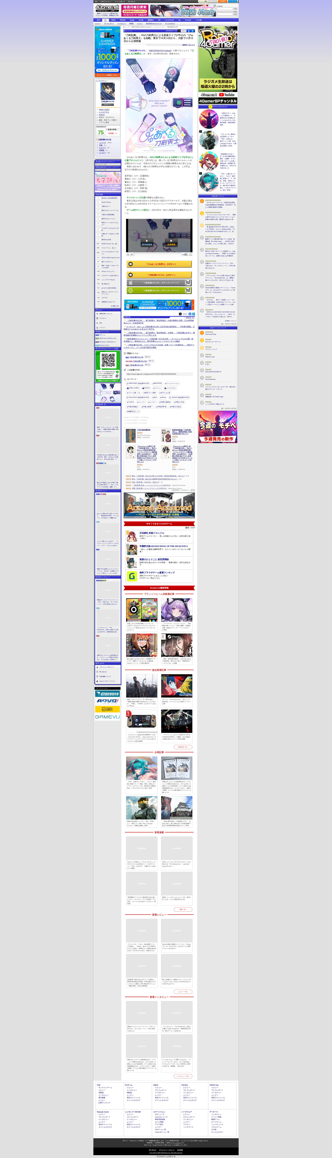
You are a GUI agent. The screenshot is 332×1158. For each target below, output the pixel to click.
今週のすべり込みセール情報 (110, 235)
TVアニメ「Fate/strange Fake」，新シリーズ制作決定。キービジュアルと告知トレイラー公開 (176, 701)
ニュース (102, 143)
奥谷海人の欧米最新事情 (109, 198)
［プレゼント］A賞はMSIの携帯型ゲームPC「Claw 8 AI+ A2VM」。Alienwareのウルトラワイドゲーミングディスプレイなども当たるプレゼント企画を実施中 (141, 738)
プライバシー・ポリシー (167, 1150)
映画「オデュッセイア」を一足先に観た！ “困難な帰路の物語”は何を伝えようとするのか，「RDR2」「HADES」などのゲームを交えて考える (108, 429)
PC (106, 20)
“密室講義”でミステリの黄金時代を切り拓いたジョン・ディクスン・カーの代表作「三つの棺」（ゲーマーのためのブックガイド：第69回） (141, 900)
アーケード (214, 1112)
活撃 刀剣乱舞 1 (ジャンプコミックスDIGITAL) (149, 488)
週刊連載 (102, 1098)
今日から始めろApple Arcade (111, 257)
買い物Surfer (106, 284)
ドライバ (102, 327)
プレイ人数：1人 (134, 393)
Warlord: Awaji (210, 357)
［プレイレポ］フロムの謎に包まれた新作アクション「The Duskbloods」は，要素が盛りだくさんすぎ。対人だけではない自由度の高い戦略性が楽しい (220, 278)
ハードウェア (169, 20)
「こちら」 (177, 1143)
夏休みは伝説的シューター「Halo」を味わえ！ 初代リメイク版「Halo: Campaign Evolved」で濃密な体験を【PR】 (140, 823)
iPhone (164, 397)
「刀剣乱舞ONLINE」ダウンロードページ (160, 283)
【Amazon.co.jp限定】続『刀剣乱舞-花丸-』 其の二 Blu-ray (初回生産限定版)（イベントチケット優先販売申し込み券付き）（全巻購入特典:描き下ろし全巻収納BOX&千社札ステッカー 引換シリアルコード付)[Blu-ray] (182, 454)
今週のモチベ (106, 206)
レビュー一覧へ (183, 991)
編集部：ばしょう (188, 45)
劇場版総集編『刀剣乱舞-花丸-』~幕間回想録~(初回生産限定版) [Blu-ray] (182, 432)
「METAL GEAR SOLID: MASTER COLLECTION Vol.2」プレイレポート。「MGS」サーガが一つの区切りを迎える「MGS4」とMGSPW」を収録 (220, 314)
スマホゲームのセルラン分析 (110, 229)
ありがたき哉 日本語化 (109, 288)
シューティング (217, 1124)
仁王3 (207, 364)
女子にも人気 (165, 393)
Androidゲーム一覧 (162, 1132)
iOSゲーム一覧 (160, 1129)
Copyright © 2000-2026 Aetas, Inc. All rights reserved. (166, 1152)
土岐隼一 (148, 407)
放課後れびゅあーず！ (109, 302)
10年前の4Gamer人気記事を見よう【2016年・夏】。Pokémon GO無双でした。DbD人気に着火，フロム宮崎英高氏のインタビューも (108, 457)
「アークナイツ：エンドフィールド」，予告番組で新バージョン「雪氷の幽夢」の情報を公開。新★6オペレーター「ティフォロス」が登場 (176, 627)
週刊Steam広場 (106, 239)
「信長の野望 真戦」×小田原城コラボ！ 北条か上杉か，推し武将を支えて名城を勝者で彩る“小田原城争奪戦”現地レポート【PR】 (176, 823)
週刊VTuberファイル (108, 218)
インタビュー (121, 23)
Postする (184, 30)
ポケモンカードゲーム (213, 342)
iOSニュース (159, 1114)
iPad (155, 397)
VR (159, 20)
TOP (98, 20)
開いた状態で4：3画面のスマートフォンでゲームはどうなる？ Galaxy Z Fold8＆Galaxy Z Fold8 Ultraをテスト (176, 982)
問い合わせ (131, 1)
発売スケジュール (133, 1098)
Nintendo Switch (104, 345)
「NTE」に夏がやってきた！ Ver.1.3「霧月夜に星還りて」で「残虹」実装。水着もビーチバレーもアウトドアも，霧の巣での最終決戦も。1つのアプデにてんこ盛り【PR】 (141, 785)
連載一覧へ (116, 306)
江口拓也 (176, 407)
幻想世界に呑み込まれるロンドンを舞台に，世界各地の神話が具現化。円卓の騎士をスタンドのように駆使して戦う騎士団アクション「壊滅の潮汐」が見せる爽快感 (141, 983)
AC (179, 20)
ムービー (140, 23)
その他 (213, 1129)
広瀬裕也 (166, 402)
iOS (162, 50)
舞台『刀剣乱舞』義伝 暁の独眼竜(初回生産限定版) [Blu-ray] (154, 479)
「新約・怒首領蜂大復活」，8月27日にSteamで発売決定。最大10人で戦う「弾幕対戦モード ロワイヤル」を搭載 (176, 661)
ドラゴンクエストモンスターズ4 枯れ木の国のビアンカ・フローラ (220, 388)
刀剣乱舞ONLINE (107, 101)
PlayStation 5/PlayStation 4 (107, 342)
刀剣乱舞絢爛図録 (143, 430)
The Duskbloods (210, 379)
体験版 (131, 23)
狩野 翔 (162, 407)
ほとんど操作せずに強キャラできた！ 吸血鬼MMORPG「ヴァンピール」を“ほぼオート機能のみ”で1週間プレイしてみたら (108, 516)
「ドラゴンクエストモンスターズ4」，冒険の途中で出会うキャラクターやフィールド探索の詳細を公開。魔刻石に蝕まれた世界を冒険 (220, 217)
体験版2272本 (114, 15)
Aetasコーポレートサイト (107, 681)
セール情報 (159, 1122)
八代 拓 (179, 402)
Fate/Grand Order (210, 334)
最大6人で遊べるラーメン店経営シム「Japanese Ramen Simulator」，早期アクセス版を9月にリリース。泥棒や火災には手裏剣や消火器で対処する (220, 253)
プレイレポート (109, 23)
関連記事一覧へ (190, 317)
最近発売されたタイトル (154, 23)
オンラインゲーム (105, 1088)
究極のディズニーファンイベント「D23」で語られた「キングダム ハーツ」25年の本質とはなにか (107, 602)
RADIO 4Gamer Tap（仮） (110, 243)
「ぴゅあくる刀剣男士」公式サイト (161, 264)
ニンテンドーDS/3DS (133, 1112)
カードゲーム (216, 1122)
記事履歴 (223, 1)
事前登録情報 (160, 1119)
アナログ (188, 20)
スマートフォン (159, 1112)
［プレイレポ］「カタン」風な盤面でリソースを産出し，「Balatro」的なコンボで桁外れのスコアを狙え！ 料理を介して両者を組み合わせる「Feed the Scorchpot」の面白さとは (141, 947)
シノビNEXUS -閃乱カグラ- (214, 404)
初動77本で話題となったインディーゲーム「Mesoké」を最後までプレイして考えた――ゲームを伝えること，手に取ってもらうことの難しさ (108, 571)
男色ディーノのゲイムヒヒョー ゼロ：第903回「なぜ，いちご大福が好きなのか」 (176, 898)
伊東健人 (133, 407)
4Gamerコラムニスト (108, 271)
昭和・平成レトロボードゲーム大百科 (110, 267)
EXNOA (102, 115)
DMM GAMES (104, 110)
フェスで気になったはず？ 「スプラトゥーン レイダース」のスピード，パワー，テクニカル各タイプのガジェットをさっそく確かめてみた (108, 543)
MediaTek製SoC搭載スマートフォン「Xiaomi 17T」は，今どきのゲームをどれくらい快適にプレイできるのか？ (176, 946)
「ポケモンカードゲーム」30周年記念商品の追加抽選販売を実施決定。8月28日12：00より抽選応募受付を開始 (220, 205)
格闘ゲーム (215, 1119)
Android (167, 50)
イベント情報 (216, 1117)
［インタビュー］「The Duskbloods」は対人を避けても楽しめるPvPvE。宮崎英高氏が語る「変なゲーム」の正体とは (107, 630)
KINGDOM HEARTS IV (213, 372)
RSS (96, 1)
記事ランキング (104, 1103)
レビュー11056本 (102, 15)
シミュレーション (173, 383)
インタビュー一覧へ (183, 1076)
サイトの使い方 (120, 1)
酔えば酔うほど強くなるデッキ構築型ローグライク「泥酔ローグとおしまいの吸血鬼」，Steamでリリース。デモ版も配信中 (141, 661)
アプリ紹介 (159, 1124)
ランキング (232, 1)
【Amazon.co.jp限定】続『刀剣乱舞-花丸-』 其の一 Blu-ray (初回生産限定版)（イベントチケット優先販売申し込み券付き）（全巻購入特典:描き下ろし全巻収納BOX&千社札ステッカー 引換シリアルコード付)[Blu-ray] (147, 454)
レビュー (98, 23)
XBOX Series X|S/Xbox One (107, 338)
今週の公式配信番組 (108, 214)
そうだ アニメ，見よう (109, 248)
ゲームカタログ (170, 23)
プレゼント (103, 318)
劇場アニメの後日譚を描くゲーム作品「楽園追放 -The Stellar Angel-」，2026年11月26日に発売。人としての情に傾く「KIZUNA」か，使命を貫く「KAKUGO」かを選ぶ (220, 241)
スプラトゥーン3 (211, 349)
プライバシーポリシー (106, 667)
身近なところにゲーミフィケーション (110, 293)
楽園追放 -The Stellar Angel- (214, 397)
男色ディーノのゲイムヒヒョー (110, 224)
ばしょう (134, 411)
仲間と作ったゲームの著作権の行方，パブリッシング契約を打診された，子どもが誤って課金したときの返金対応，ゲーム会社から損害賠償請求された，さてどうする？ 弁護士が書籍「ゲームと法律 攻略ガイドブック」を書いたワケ (108, 657)
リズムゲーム (216, 1127)
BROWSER (155, 50)
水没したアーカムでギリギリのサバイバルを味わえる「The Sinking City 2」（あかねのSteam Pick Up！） (176, 864)
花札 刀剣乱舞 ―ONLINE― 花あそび (145, 482)
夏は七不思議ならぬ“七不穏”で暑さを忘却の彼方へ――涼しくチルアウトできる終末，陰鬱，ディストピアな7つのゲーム (107, 485)
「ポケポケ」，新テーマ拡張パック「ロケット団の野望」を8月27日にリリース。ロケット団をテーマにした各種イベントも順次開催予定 (220, 302)
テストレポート (189, 1117)
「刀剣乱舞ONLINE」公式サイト (161, 275)
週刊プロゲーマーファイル (110, 210)
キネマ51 (104, 297)
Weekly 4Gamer (106, 202)
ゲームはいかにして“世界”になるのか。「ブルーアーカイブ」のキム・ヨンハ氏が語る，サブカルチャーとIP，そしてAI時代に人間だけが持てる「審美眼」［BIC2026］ (176, 1063)
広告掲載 (180, 1150)
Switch (132, 20)
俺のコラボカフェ (107, 261)
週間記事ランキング (105, 313)
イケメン (158, 388)
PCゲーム (102, 335)
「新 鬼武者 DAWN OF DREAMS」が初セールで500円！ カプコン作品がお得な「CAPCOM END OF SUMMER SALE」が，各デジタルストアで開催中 (220, 229)
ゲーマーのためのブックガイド (110, 253)
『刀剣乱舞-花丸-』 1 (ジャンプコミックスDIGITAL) (151, 485)
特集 (101, 145)
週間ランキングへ (231, 321)
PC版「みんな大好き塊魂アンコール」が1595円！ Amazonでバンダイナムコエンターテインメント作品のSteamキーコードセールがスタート (141, 627)
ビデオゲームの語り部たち (110, 275)
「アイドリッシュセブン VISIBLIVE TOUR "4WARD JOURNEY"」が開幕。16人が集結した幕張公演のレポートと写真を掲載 (176, 737)
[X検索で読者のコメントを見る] (179, 31)
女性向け (151, 20)
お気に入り (212, 1)
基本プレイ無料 (150, 393)
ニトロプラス (104, 112)
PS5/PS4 (123, 20)
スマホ (141, 20)
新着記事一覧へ (183, 747)
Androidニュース (161, 1117)
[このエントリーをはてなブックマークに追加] (192, 32)
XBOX (113, 20)
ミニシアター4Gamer (108, 279)
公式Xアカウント (106, 1)
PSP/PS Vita (214, 1085)
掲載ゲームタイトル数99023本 (107, 13)
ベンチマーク (188, 1127)
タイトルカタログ (133, 1100)
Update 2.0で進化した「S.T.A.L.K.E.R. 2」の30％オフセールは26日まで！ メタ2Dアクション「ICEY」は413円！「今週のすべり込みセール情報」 (141, 865)
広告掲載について (105, 676)
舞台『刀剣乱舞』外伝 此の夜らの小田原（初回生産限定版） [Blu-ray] (158, 476)
